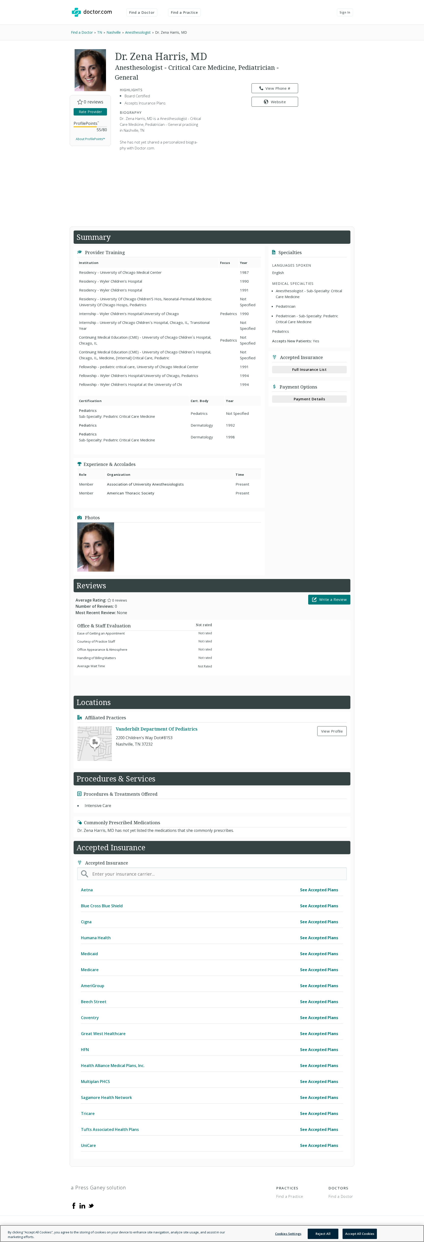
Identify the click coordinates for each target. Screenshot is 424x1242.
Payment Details (309, 398)
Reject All (323, 1233)
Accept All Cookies (359, 1233)
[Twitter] (91, 1205)
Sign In (345, 12)
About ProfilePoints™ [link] (90, 139)
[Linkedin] (82, 1205)
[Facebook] (74, 1205)
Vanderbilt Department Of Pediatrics (157, 729)
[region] (212, 1233)
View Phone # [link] (277, 88)
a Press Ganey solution (98, 1187)
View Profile (332, 731)
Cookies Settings (288, 1233)
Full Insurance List (309, 369)
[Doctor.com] (92, 12)
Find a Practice (184, 12)
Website (278, 101)
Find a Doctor (142, 12)
